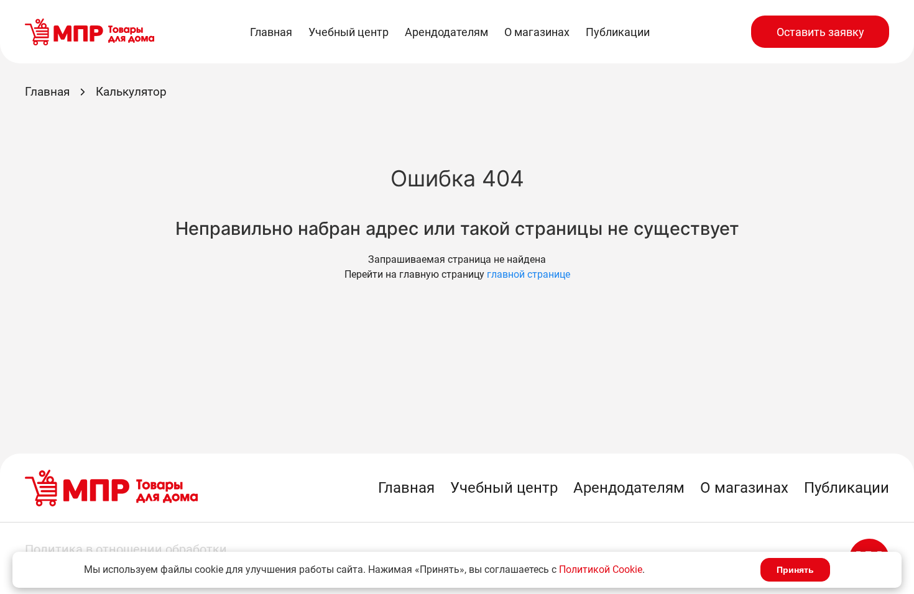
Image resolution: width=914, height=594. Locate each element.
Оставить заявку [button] (820, 32)
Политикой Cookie (600, 569)
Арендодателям (446, 32)
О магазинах (537, 32)
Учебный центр (348, 32)
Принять (795, 570)
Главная (271, 32)
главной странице (528, 274)
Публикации (618, 32)
